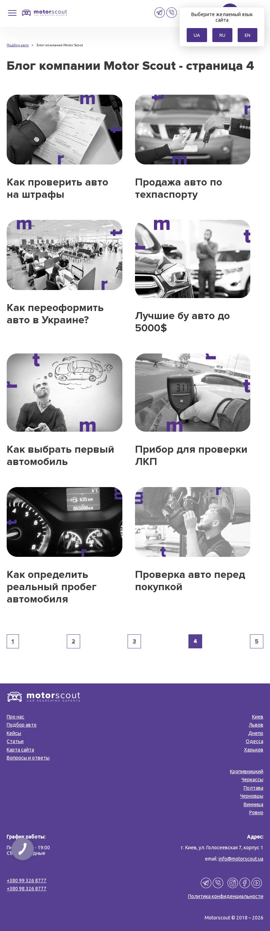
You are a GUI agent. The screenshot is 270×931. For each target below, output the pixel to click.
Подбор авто (22, 725)
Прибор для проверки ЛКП (191, 455)
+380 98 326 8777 (26, 888)
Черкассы (252, 779)
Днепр (255, 733)
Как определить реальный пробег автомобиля (52, 587)
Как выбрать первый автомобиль (60, 455)
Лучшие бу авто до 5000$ (182, 322)
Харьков (253, 750)
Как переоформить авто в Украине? (55, 313)
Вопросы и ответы (28, 758)
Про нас (15, 717)
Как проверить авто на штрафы (57, 188)
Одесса (254, 741)
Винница (253, 804)
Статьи (15, 741)
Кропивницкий (246, 771)
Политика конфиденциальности (225, 896)
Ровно (256, 812)
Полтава (253, 788)
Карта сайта (20, 750)
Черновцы (251, 796)
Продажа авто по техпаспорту (178, 188)
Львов (256, 725)
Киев (257, 717)
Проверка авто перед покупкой (190, 580)
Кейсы (14, 733)
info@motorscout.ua (241, 859)
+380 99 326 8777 (26, 880)
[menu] (12, 15)
